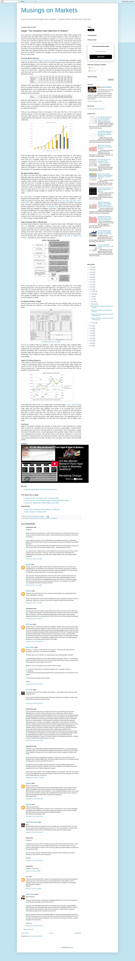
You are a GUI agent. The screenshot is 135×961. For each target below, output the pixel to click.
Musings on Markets (49, 10)
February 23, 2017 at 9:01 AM (34, 832)
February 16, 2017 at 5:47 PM (34, 740)
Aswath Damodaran (32, 822)
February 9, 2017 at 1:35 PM (34, 585)
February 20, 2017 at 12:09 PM (34, 777)
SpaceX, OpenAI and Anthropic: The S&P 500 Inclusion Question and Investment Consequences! (105, 205)
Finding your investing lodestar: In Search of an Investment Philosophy (105, 218)
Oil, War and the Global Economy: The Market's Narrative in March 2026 (105, 232)
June (92, 299)
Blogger (71, 947)
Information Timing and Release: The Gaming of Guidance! (105, 147)
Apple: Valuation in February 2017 (35, 512)
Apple (27, 518)
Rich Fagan (29, 624)
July (92, 296)
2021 (91, 279)
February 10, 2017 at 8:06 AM (34, 641)
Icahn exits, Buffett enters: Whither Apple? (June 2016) (42, 503)
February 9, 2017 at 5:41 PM (34, 618)
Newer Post (25, 933)
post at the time (44, 214)
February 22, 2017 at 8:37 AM (34, 816)
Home (51, 933)
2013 (91, 333)
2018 (91, 287)
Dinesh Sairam (30, 894)
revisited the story (52, 206)
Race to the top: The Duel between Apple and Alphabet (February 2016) (47, 500)
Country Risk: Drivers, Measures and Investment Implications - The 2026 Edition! (105, 176)
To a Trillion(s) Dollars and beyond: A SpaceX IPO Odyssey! (105, 189)
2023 (91, 274)
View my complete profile (95, 101)
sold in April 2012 (72, 404)
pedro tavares (30, 647)
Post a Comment (28, 929)
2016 (91, 326)
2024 (91, 272)
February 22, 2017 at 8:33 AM (34, 799)
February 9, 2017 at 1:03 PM (34, 559)
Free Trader (29, 689)
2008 (91, 345)
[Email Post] (47, 516)
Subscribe (100, 57)
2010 (91, 340)
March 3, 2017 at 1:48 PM (33, 871)
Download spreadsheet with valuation (51, 341)
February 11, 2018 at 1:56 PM (34, 925)
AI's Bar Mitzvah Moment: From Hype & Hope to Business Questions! (105, 118)
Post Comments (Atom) (35, 936)
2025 (91, 269)
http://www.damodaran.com (97, 109)
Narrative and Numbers (51, 518)
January (93, 322)
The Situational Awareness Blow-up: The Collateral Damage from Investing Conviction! (105, 134)
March (93, 301)
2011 (91, 338)
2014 (91, 331)
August (93, 294)
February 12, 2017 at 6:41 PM (34, 703)
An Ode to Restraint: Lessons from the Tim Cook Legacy (105, 246)
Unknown (28, 591)
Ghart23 (28, 564)
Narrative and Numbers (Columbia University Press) (41, 489)
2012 (91, 335)
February (93, 304)
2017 (91, 289)
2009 (91, 343)
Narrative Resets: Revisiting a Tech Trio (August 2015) (42, 498)
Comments (93, 71)
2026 (91, 267)
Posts (91, 67)
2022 (91, 277)
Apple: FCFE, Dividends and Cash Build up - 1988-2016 (42, 509)
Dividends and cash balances (36, 518)
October (93, 291)
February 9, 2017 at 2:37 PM (34, 603)
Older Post (78, 933)
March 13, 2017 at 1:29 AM (33, 888)
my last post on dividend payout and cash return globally (40, 60)
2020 (91, 282)
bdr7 (27, 876)
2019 (91, 284)
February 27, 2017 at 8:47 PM (34, 860)
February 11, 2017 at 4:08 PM (34, 684)
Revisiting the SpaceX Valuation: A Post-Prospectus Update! (104, 161)
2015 (91, 328)
